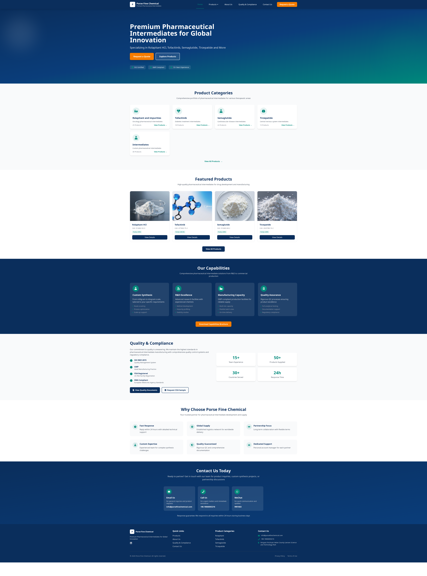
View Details (150, 237)
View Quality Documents (146, 390)
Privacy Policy (280, 556)
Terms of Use (292, 556)
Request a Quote (287, 4)
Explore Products (167, 56)
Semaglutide (220, 543)
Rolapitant (219, 535)
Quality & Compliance (248, 4)
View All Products (213, 161)
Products (213, 4)
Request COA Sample (176, 390)
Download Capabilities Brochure (213, 324)
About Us (228, 4)
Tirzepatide (220, 546)
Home (200, 4)
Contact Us (267, 4)
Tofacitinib (219, 539)
